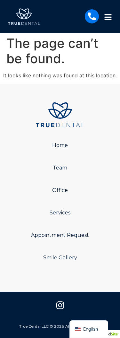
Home (60, 145)
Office (60, 190)
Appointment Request (60, 235)
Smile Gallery (60, 258)
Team (60, 168)
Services (60, 213)
